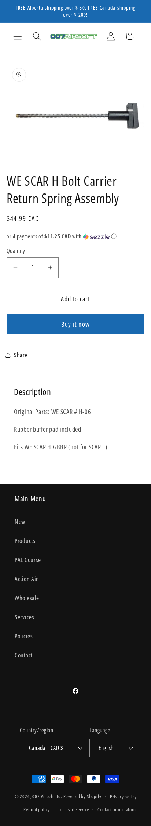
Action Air (26, 579)
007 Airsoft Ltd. (47, 796)
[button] (17, 36)
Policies (24, 636)
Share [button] (21, 355)
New (20, 521)
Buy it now (75, 324)
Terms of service (73, 809)
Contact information (116, 809)
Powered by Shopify (82, 796)
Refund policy (36, 809)
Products (25, 540)
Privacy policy (123, 796)
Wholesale (27, 598)
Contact (24, 655)
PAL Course (28, 559)
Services (24, 617)
